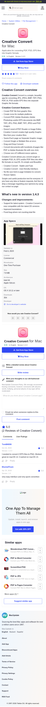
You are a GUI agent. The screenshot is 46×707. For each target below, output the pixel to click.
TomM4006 (7, 444)
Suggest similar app (23, 601)
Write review (23, 372)
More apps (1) (11, 594)
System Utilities (14, 21)
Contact (5, 685)
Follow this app (11, 84)
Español (20, 632)
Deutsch (12, 632)
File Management (29, 21)
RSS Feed (6, 697)
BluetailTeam (7, 467)
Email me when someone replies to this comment (21, 413)
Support (5, 691)
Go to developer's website (16, 304)
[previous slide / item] (5, 234)
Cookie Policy (7, 679)
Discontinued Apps (9, 650)
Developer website (31, 84)
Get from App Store (24, 61)
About (4, 638)
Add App (5, 644)
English (5, 632)
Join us (39, 1)
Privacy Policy (7, 667)
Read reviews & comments (12, 78)
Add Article (6, 656)
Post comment (23, 419)
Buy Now (24, 68)
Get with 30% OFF (23, 529)
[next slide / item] (40, 234)
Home (4, 21)
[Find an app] (10, 7)
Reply (12, 461)
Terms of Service (8, 662)
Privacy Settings (8, 673)
